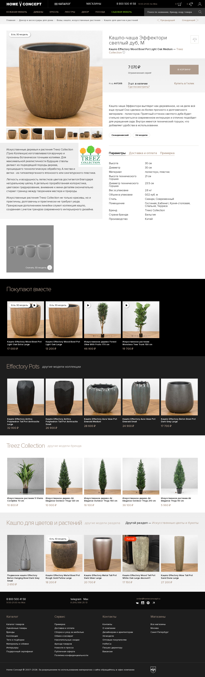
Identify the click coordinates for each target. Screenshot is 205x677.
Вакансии (107, 651)
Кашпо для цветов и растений (121, 20)
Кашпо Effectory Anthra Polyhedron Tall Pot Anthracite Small (62, 422)
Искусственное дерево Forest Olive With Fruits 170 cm (100, 343)
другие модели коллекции (61, 367)
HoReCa (106, 643)
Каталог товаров (15, 624)
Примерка (59, 624)
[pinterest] (148, 603)
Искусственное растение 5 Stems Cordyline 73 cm (25, 499)
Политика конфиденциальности (71, 655)
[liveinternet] (153, 603)
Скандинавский (120, 135)
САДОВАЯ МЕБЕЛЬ (121, 12)
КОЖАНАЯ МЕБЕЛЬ (16, 12)
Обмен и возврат (63, 636)
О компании (108, 628)
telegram (75, 599)
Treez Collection (25, 446)
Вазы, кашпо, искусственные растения (78, 20)
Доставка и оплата (64, 628)
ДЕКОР (85, 12)
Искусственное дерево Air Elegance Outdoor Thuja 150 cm (100, 499)
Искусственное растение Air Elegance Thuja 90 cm (176, 499)
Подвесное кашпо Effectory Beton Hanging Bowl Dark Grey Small (23, 578)
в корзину (184, 69)
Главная (10, 20)
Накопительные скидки (66, 639)
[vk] (137, 603)
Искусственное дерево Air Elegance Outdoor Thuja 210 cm (139, 499)
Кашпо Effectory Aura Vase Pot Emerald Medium (100, 420)
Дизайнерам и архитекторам (117, 632)
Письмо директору (112, 647)
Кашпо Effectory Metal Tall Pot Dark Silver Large (100, 576)
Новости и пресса (64, 647)
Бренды (10, 632)
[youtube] (142, 603)
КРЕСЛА (54, 12)
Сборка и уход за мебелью (69, 632)
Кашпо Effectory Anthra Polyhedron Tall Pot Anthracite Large (23, 422)
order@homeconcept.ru (148, 598)
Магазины (93, 3)
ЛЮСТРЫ (70, 12)
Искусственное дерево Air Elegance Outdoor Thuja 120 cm (62, 499)
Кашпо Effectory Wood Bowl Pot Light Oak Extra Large (24, 343)
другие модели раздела (102, 523)
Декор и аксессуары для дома (36, 20)
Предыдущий (167, 20)
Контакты (109, 616)
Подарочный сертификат (19, 651)
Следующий (189, 20)
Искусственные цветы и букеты (175, 523)
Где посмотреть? (139, 86)
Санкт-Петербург (160, 632)
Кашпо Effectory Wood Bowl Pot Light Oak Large (63, 343)
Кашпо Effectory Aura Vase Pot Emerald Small (139, 420)
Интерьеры (12, 647)
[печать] (123, 52)
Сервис (59, 616)
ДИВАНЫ (38, 12)
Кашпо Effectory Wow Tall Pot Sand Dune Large (177, 576)
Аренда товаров (63, 643)
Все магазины (158, 624)
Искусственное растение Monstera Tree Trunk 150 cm (137, 343)
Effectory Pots (22, 366)
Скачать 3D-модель (36, 267)
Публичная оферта (64, 651)
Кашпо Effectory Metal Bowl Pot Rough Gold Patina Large (63, 576)
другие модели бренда (65, 446)
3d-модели (141, 135)
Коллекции (12, 636)
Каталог (12, 616)
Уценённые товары (16, 628)
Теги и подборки (15, 639)
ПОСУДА (100, 12)
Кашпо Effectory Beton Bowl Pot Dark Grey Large (178, 420)
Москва (155, 628)
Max (85, 599)
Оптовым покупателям (114, 639)
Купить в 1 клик (184, 83)
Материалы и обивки (17, 643)
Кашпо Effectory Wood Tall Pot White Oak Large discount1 (139, 576)
